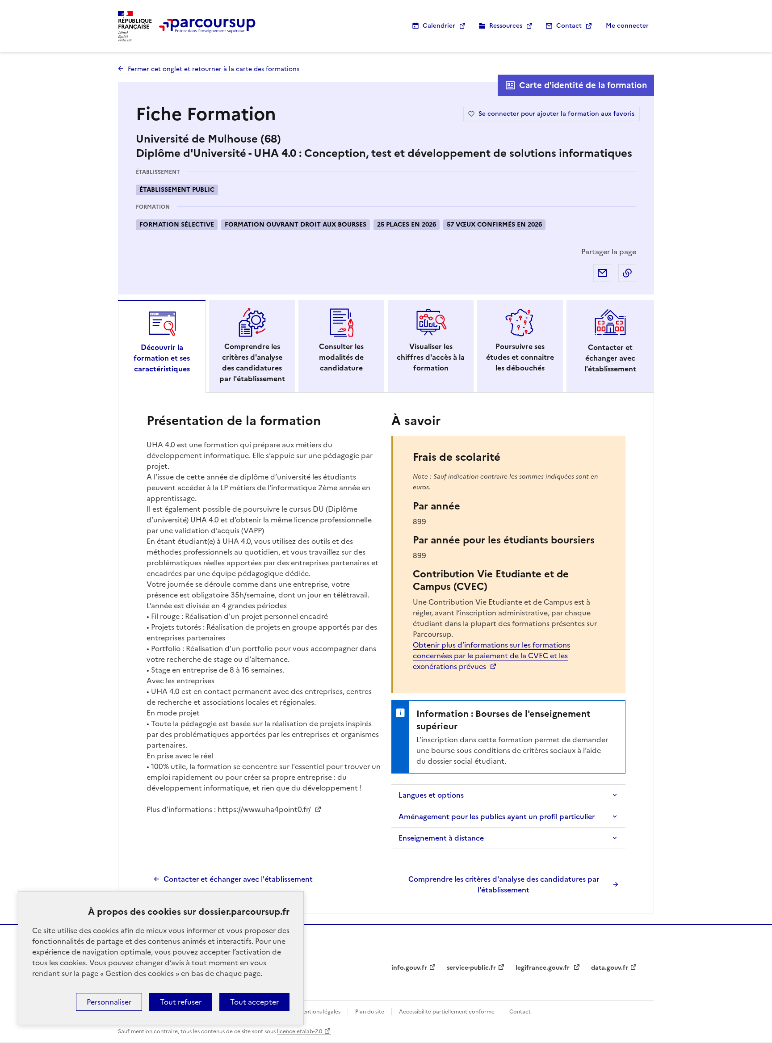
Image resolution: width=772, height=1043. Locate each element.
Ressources (505, 25)
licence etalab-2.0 (299, 1031)
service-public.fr (471, 967)
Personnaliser (109, 1002)
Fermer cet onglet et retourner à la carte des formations (213, 69)
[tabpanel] (386, 653)
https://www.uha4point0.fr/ (265, 809)
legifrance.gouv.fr (543, 967)
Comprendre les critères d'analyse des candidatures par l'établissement (503, 884)
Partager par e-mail (602, 273)
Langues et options (431, 795)
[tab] (162, 346)
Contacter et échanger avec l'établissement (238, 879)
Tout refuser (180, 1002)
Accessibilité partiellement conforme (447, 1012)
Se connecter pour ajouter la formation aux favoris (556, 113)
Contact (569, 25)
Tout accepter (254, 1002)
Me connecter (627, 25)
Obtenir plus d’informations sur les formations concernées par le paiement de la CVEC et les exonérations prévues (491, 655)
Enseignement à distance (441, 838)
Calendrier (439, 25)
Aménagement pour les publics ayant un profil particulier (497, 816)
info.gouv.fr (409, 967)
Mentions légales (319, 1012)
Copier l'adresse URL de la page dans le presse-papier (627, 273)
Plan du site (369, 1012)
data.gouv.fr (609, 967)
